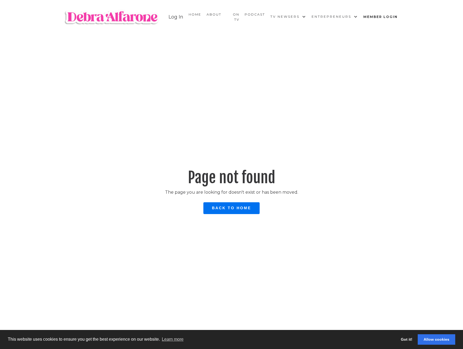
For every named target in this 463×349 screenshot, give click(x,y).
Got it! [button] (406, 339)
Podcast (255, 14)
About (214, 14)
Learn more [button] (173, 339)
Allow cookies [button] (436, 339)
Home (195, 14)
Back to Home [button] (231, 208)
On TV (236, 16)
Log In (176, 17)
